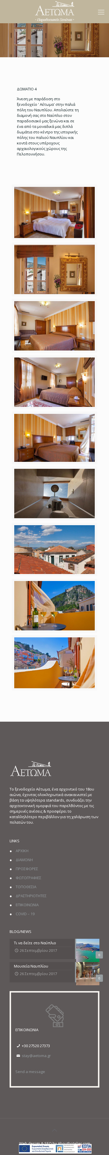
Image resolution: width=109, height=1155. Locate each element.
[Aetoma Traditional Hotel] (54, 11)
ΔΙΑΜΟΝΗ (24, 859)
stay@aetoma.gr (36, 1055)
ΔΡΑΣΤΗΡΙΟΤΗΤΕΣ (31, 895)
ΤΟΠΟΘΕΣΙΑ (26, 886)
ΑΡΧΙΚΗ (22, 850)
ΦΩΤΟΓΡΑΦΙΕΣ (28, 877)
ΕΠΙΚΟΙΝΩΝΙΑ (27, 904)
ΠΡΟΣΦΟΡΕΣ (27, 868)
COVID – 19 (25, 913)
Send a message (30, 1071)
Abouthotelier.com (74, 1143)
